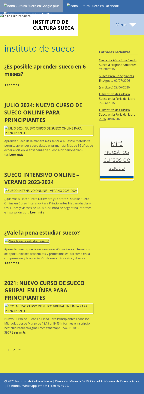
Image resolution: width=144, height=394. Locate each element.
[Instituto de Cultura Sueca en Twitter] (28, 13)
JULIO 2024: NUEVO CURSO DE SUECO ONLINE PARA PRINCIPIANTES (43, 112)
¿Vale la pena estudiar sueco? (42, 232)
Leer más (12, 85)
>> (20, 349)
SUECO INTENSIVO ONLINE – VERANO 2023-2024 (41, 178)
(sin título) (106, 87)
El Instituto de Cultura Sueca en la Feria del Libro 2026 (117, 114)
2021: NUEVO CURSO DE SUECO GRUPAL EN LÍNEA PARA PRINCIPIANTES (44, 290)
